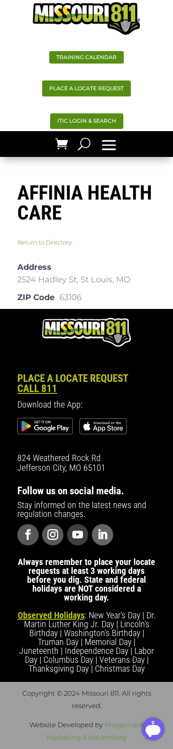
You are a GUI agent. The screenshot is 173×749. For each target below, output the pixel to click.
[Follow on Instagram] (52, 534)
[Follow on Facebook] (28, 534)
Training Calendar (86, 57)
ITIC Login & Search (86, 120)
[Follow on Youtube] (77, 534)
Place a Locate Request (86, 88)
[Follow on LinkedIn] (102, 534)
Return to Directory (44, 242)
